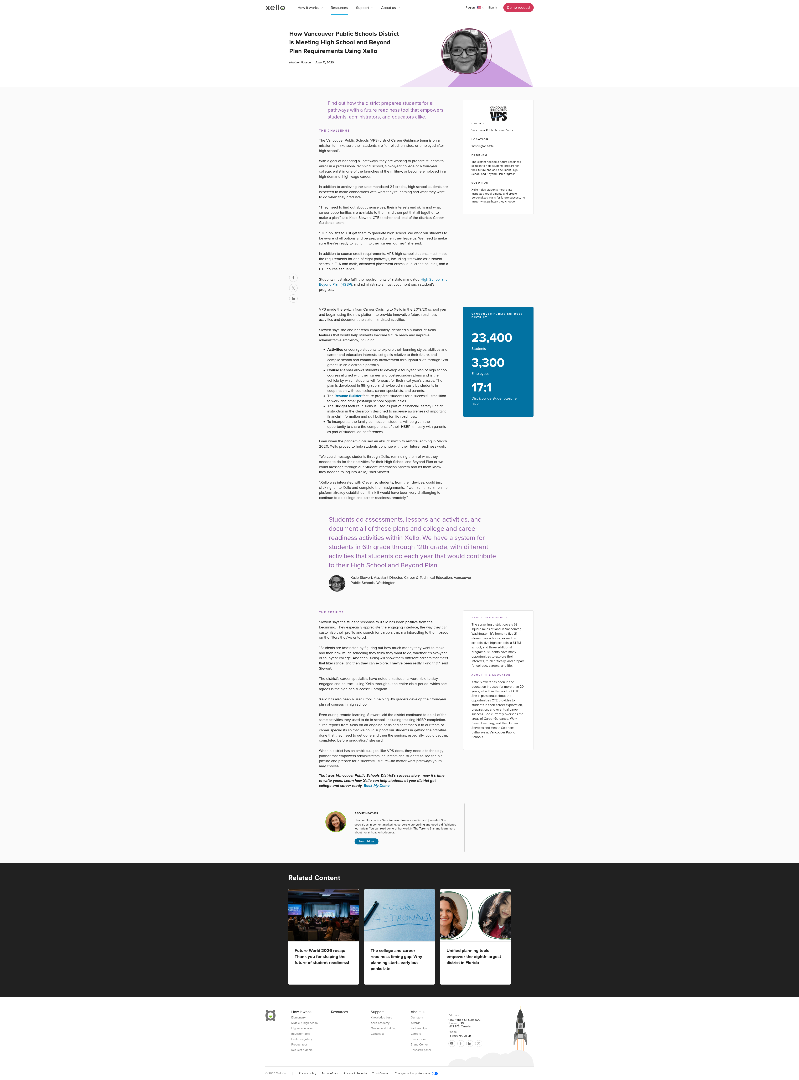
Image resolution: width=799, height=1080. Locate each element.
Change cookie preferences (413, 1073)
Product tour (299, 1044)
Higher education (302, 1028)
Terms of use (330, 1073)
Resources (339, 7)
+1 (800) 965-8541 (459, 1036)
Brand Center (419, 1044)
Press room (418, 1039)
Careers (416, 1034)
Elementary (298, 1017)
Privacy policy (307, 1073)
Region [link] (470, 7)
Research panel (421, 1050)
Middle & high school (304, 1023)
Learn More (366, 841)
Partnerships (419, 1028)
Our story (417, 1017)
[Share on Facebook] (293, 278)
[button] (475, 8)
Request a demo (302, 1050)
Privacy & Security (355, 1073)
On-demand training (383, 1028)
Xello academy (380, 1023)
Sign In (492, 7)
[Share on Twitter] (293, 288)
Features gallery (301, 1039)
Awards (415, 1023)
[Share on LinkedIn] (293, 298)
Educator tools (300, 1034)
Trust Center (380, 1073)
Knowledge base (381, 1017)
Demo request (518, 7)
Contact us (378, 1034)
